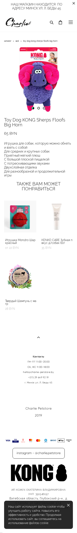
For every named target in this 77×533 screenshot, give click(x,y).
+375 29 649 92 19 (38, 377)
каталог (7, 41)
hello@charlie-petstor (36, 372)
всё (17, 41)
